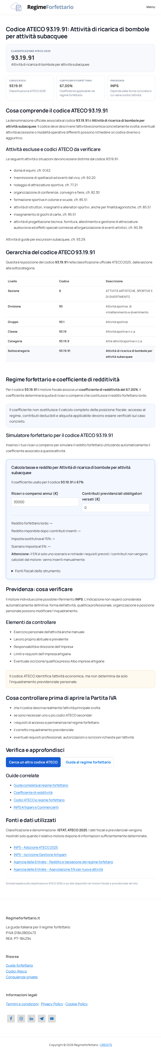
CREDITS (106, 1045)
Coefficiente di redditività (33, 792)
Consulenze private (22, 977)
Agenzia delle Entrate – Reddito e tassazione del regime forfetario (63, 862)
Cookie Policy (77, 1003)
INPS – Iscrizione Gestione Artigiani (40, 854)
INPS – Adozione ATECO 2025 (36, 847)
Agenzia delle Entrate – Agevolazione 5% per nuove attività (58, 869)
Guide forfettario (19, 965)
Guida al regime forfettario (88, 762)
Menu (150, 7)
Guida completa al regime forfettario (41, 785)
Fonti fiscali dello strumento (37, 570)
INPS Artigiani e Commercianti (36, 807)
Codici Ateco (16, 971)
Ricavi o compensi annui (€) (34, 493)
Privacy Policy (52, 1003)
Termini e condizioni (22, 1003)
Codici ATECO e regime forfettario (39, 800)
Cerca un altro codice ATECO (33, 762)
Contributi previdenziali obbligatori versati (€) (112, 496)
